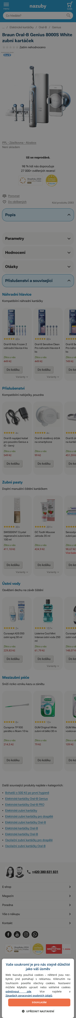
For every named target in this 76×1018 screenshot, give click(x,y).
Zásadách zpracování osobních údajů (29, 995)
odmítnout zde (18, 991)
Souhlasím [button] (39, 1002)
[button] (38, 1011)
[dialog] (38, 988)
